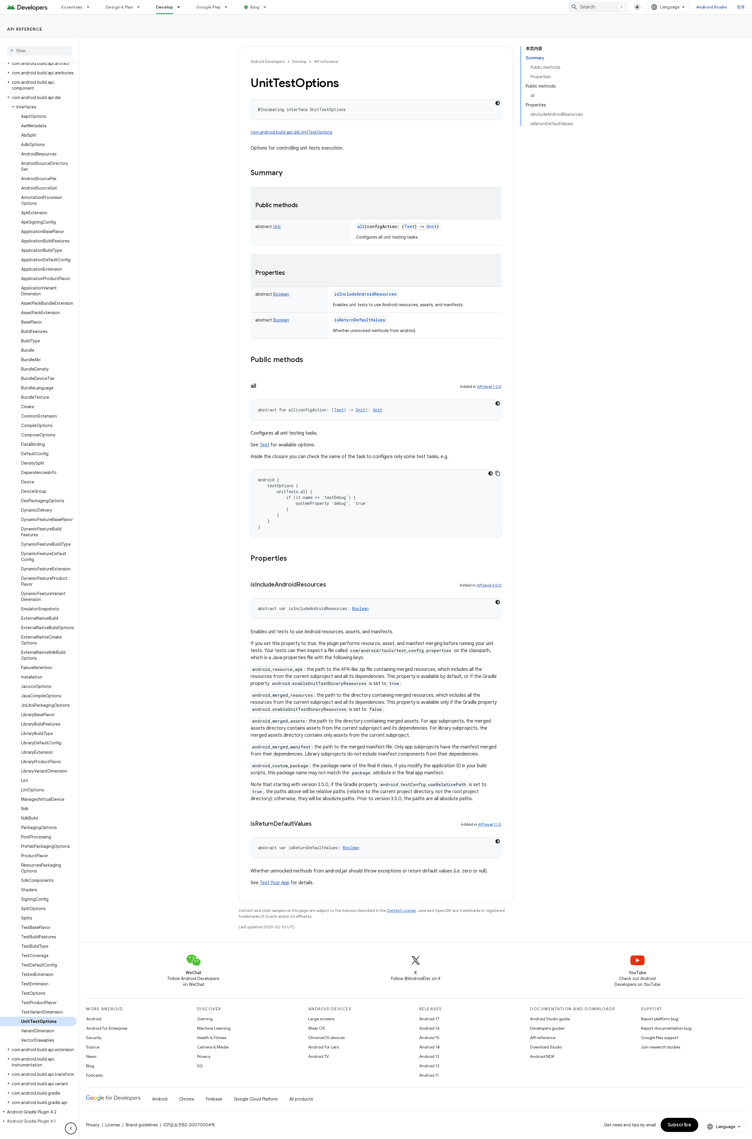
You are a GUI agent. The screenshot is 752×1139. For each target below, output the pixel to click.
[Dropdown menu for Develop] (181, 7)
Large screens (321, 1018)
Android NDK (542, 1056)
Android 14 (429, 1047)
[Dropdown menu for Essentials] (91, 7)
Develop (164, 7)
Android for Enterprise (106, 1028)
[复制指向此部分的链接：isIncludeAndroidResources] (332, 585)
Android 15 (429, 1037)
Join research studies (660, 1047)
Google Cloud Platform (256, 1099)
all (361, 226)
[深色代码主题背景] (497, 103)
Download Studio (546, 1047)
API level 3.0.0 (488, 585)
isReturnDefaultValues (359, 320)
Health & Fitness (211, 1037)
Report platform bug (659, 1018)
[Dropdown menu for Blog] (267, 7)
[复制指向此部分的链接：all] (262, 386)
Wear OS (316, 1028)
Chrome (186, 1099)
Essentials (72, 7)
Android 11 (429, 1075)
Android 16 (429, 1028)
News (91, 1056)
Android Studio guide (550, 1018)
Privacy (203, 1056)
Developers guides (547, 1028)
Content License (401, 910)
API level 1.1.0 (489, 824)
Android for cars (323, 1047)
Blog (254, 7)
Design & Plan (119, 7)
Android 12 (429, 1065)
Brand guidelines (142, 1125)
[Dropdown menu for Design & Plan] (141, 7)
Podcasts (94, 1075)
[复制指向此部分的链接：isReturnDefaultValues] (317, 824)
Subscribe (679, 1125)
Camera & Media (213, 1047)
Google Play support (659, 1037)
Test (264, 445)
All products (301, 1099)
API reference (25, 29)
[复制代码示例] (497, 473)
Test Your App (274, 883)
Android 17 (429, 1018)
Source (92, 1047)
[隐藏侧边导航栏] (71, 1128)
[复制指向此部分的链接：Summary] (288, 173)
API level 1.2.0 (489, 386)
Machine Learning (214, 1028)
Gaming (205, 1018)
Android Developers (268, 61)
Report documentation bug (666, 1028)
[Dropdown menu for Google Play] (228, 7)
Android (93, 1018)
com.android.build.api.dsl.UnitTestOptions (291, 132)
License (112, 1125)
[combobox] (597, 7)
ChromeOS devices (326, 1037)
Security (93, 1037)
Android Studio (711, 7)
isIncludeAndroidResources (365, 294)
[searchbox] (39, 51)
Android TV (318, 1056)
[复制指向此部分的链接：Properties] (291, 273)
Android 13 (429, 1056)
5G (200, 1065)
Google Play (208, 7)
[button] (38, 63)
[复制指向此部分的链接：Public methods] (304, 205)
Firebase (214, 1099)
